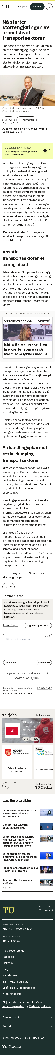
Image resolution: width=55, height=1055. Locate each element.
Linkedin (7, 963)
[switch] (46, 150)
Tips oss (44, 910)
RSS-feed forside (13, 950)
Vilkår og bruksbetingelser (18, 987)
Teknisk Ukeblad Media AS (30, 1038)
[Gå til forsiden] (5, 6)
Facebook (8, 956)
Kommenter (28, 120)
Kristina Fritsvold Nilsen (17, 928)
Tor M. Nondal (11, 940)
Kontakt (7, 1026)
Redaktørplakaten (40, 1006)
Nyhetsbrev (9, 975)
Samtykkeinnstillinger (15, 981)
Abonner (37, 6)
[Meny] (49, 6)
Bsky (5, 969)
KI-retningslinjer (12, 993)
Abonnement (10, 1017)
